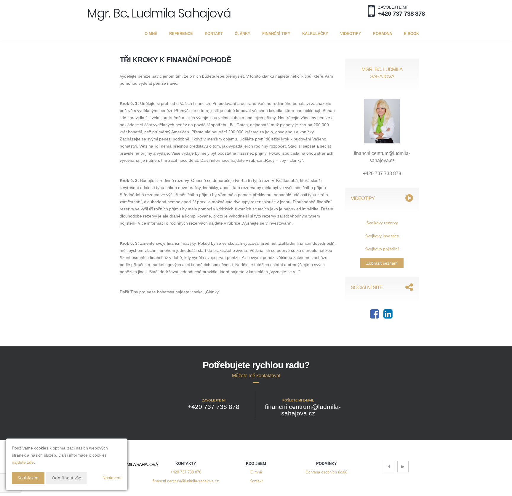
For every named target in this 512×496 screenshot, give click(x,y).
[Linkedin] (388, 316)
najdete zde (23, 462)
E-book (411, 33)
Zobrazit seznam (382, 263)
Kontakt (214, 33)
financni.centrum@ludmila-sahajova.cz (186, 481)
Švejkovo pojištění (382, 249)
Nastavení (112, 477)
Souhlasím (28, 478)
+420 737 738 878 (185, 472)
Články (242, 33)
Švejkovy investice (382, 235)
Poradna (382, 33)
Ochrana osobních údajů (326, 472)
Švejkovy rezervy (382, 222)
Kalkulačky (315, 33)
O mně (151, 33)
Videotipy (350, 33)
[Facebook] (374, 316)
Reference (181, 33)
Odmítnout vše (66, 478)
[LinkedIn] (403, 466)
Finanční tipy (276, 33)
